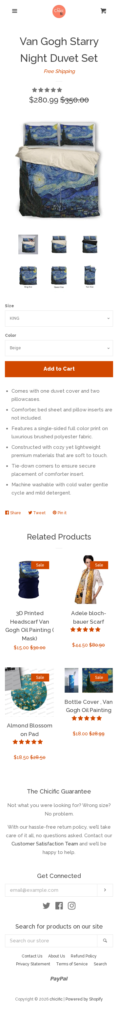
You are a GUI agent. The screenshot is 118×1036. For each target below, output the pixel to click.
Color (10, 335)
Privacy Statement (33, 964)
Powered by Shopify (84, 999)
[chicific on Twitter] (46, 907)
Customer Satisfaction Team (44, 844)
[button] (47, 90)
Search (100, 964)
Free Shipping (59, 71)
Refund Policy (84, 956)
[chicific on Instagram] (72, 907)
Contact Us (32, 956)
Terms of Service (72, 964)
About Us (56, 956)
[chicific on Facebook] (59, 907)
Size (9, 306)
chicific (56, 999)
